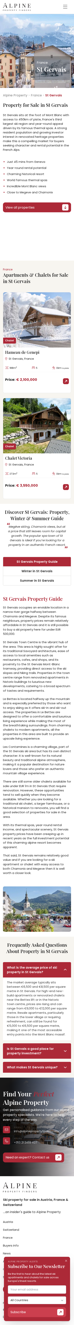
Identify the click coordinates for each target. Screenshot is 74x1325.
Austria (8, 1222)
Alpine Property (15, 95)
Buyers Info (11, 1246)
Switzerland (11, 1230)
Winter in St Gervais (37, 571)
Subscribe (18, 1312)
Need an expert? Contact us (27, 1157)
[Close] (66, 1261)
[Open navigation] (65, 7)
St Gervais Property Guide (37, 562)
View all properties (20, 207)
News (7, 1253)
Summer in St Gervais (37, 581)
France (36, 95)
